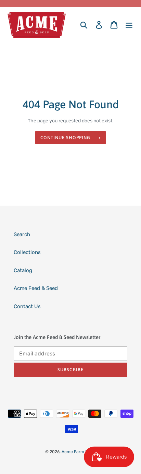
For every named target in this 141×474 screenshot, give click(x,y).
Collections (27, 252)
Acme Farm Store (79, 451)
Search (22, 234)
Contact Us (27, 306)
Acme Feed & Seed (36, 288)
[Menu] (129, 25)
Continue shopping (65, 137)
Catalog (23, 270)
